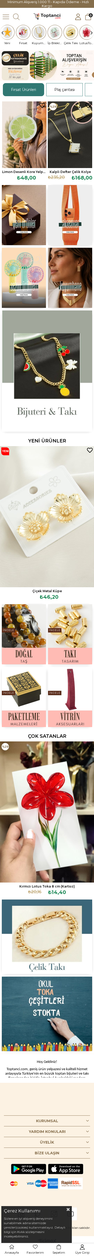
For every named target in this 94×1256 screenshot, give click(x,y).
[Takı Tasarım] (70, 634)
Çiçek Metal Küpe (47, 591)
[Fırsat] (23, 32)
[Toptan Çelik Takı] (47, 937)
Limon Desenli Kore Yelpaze (24, 172)
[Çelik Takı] (70, 32)
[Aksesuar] (70, 215)
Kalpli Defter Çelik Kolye (70, 172)
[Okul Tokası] (47, 1014)
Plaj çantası (64, 89)
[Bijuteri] (47, 371)
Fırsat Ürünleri (23, 89)
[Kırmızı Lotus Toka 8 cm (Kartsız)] (47, 812)
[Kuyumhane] (39, 32)
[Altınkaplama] (70, 278)
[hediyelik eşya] (24, 278)
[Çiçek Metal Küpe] (47, 516)
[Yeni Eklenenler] (24, 215)
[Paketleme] (24, 697)
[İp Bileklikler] (55, 32)
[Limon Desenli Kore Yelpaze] (24, 134)
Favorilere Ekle (42, 105)
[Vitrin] (70, 697)
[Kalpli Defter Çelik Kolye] (70, 134)
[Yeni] (7, 32)
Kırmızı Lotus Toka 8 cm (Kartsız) (47, 886)
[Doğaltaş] (24, 634)
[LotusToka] (86, 32)
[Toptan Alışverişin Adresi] (47, 65)
